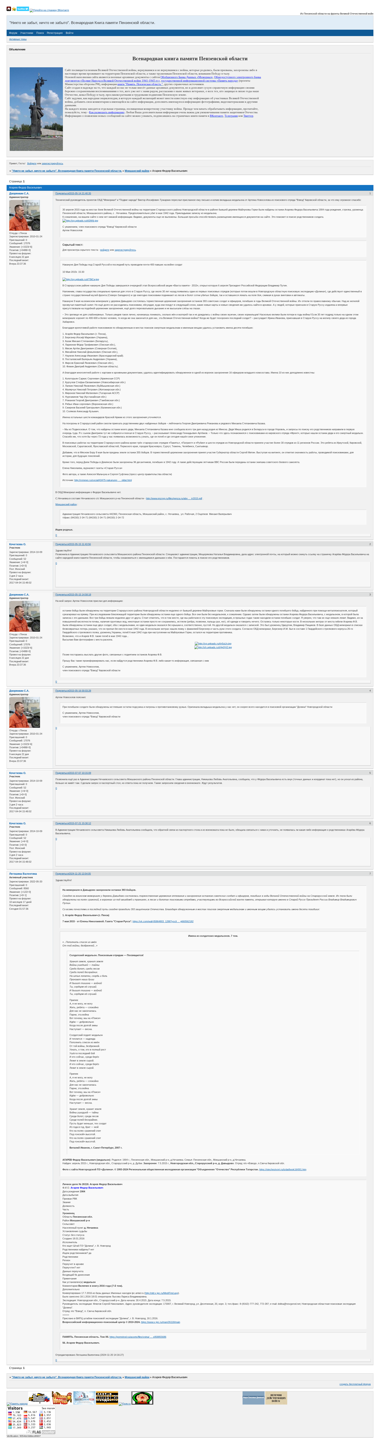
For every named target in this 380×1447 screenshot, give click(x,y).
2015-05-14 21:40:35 (80, 193)
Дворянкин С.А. (19, 193)
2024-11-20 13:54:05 (80, 873)
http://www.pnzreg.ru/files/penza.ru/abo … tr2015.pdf (174, 498)
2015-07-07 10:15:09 (80, 773)
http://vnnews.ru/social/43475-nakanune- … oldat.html (103, 480)
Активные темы (18, 39)
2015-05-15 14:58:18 (80, 594)
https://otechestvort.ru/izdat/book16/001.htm (282, 1169)
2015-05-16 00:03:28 (80, 690)
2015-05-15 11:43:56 (80, 544)
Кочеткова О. (17, 544)
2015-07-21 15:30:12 (80, 823)
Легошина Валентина (23, 873)
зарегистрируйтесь (52, 163)
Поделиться (62, 193)
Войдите (32, 163)
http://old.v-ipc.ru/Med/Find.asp (161, 1293)
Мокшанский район (137, 170)
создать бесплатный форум (355, 1384)
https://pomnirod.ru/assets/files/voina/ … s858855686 (138, 1336)
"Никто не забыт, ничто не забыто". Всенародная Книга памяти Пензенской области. (67, 170)
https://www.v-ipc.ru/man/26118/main (160, 1322)
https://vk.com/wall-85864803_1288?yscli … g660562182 (163, 921)
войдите (104, 250)
